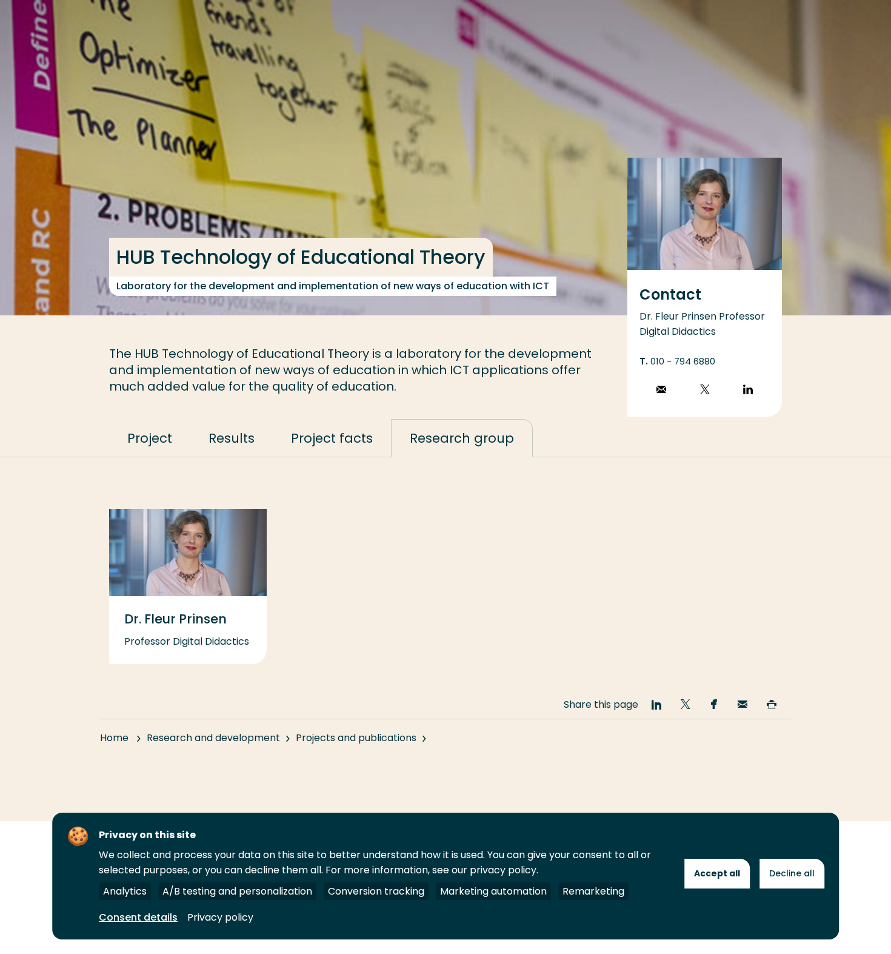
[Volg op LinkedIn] (748, 390)
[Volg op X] (705, 390)
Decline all (792, 873)
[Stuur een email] (661, 390)
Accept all (717, 873)
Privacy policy (220, 917)
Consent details (138, 917)
